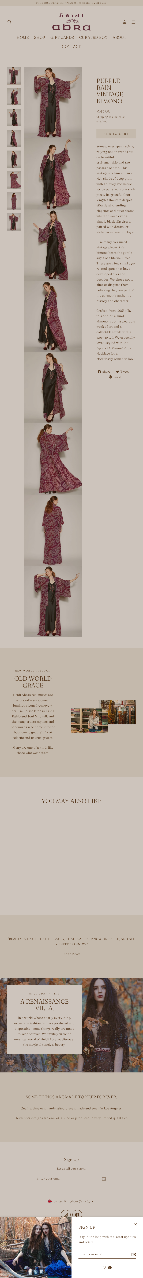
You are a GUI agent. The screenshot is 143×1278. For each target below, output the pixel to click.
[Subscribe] (133, 1254)
